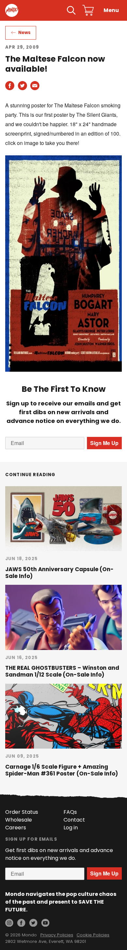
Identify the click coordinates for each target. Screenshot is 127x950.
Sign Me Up (104, 443)
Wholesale (18, 820)
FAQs (70, 812)
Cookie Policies (93, 935)
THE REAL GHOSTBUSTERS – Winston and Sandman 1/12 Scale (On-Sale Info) (62, 671)
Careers (15, 827)
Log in (71, 827)
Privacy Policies (56, 935)
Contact (74, 820)
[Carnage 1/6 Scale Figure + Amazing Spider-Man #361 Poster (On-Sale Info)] (63, 716)
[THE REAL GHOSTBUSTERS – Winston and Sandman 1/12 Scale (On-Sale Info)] (63, 617)
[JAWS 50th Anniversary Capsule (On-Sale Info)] (63, 518)
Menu (111, 10)
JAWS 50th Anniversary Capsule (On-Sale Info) (59, 572)
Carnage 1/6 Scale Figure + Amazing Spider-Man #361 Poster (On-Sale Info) (61, 770)
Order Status (21, 812)
